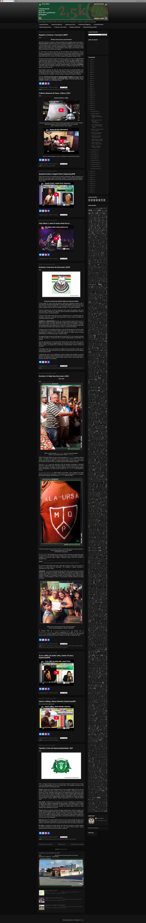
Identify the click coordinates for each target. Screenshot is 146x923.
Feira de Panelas (103, 446)
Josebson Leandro (92, 528)
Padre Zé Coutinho (92, 627)
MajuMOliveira (91, 558)
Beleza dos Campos (99, 307)
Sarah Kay (104, 732)
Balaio (104, 296)
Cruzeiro (103, 386)
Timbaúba (92, 777)
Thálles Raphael (100, 775)
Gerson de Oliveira (103, 462)
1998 (95, 232)
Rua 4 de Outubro (92, 702)
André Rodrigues (94, 263)
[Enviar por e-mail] (61, 87)
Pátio (94, 634)
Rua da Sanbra (93, 707)
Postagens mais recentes (46, 844)
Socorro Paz (90, 763)
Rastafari (90, 682)
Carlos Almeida (100, 338)
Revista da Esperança (99, 691)
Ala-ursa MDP (62, 475)
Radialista (95, 678)
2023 (91, 185)
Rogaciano (96, 697)
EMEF (89, 419)
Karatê (96, 538)
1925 (105, 215)
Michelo (95, 589)
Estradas (99, 433)
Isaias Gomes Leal (98, 489)
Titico (93, 779)
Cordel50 (100, 379)
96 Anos (100, 241)
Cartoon (104, 343)
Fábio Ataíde (102, 441)
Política (103, 656)
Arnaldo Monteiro (92, 282)
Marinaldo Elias (103, 573)
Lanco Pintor (101, 542)
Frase (95, 457)
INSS (103, 484)
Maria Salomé (104, 572)
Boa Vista (95, 315)
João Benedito (101, 499)
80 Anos (105, 236)
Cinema (59, 89)
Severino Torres (93, 755)
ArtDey (104, 286)
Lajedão (94, 542)
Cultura (50, 165)
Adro (104, 249)
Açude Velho (99, 246)
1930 (93, 216)
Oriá (98, 622)
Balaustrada (91, 297)
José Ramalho (91, 524)
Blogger (81, 920)
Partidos (95, 632)
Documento (97, 404)
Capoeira (103, 337)
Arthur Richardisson (92, 288)
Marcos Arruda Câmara (102, 568)
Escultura (105, 425)
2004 (91, 86)
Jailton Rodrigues (92, 494)
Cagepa (91, 325)
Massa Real (103, 576)
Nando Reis (103, 605)
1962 (97, 221)
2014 (91, 107)
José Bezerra (95, 516)
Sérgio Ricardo (91, 742)
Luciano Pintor (102, 552)
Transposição (97, 781)
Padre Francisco (99, 625)
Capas (90, 335)
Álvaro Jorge (98, 258)
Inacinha (89, 481)
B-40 (97, 296)
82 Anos (98, 237)
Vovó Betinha (102, 804)
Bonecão (91, 320)
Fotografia (92, 454)
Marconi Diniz (71, 645)
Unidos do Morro (91, 790)
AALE (91, 243)
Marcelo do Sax (100, 566)
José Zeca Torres (101, 527)
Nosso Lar (105, 612)
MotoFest (103, 598)
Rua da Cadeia (98, 703)
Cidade (100, 361)
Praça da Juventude (95, 662)
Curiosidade (103, 387)
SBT (97, 734)
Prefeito (104, 667)
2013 (91, 105)
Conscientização (102, 376)
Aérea (89, 250)
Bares (102, 303)
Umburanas (96, 789)
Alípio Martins (103, 257)
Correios (100, 381)
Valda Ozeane (99, 792)
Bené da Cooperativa (101, 308)
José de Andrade (92, 519)
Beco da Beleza (98, 304)
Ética (91, 435)
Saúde (92, 734)
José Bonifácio (103, 516)
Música (97, 602)
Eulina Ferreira (96, 436)
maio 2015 (94, 154)
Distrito (102, 401)
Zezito (104, 809)
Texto (93, 775)
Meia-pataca (98, 583)
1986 (97, 228)
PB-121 (90, 638)
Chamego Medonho (92, 353)
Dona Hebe (101, 407)
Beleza (89, 307)
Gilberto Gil (103, 463)
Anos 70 (105, 266)
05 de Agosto (91, 208)
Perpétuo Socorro (91, 649)
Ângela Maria (102, 263)
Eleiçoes (90, 413)
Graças (100, 466)
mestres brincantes (71, 468)
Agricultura (90, 253)
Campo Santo (92, 333)
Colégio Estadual (92, 371)
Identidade (100, 477)
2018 (91, 175)
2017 (91, 173)
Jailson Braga (103, 493)
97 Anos (105, 241)
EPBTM (97, 423)
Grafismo (97, 467)
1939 (100, 216)
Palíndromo (98, 630)
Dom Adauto (95, 406)
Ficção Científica (93, 449)
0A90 (100, 213)
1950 (93, 219)
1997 (91, 80)
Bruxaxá (103, 322)
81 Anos (93, 237)
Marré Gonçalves (60, 453)
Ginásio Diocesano (92, 464)
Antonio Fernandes (92, 275)
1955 (93, 220)
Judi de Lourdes (96, 532)
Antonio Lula (99, 276)
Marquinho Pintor (49, 472)
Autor (93, 296)
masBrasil (90, 576)
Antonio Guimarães (101, 275)
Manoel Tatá (90, 564)
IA (103, 476)
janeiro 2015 (94, 111)
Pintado (105, 651)
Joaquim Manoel (96, 508)
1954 (89, 220)
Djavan (97, 402)
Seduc (91, 740)
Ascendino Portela (92, 291)
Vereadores (73, 839)
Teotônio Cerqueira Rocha (99, 772)
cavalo (92, 349)
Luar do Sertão (91, 552)
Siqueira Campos (94, 761)
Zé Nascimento (103, 808)
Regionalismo (90, 686)
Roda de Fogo (96, 696)
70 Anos (94, 236)
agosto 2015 (94, 160)
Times (98, 777)
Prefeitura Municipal (75, 27)
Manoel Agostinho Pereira (93, 559)
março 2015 (94, 149)
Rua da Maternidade (98, 705)
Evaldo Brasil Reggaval (85, 24)
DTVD (89, 410)
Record (94, 684)
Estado (94, 433)
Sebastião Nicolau (92, 737)
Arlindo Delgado (101, 281)
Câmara (94, 326)
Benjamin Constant (99, 309)
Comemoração (92, 373)
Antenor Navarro (94, 267)
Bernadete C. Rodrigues (102, 311)
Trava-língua (104, 781)
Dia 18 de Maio (93, 395)
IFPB (89, 479)
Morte (95, 598)
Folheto (98, 451)
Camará (89, 326)
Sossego (104, 766)
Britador (96, 322)
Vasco (100, 794)
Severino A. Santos (101, 748)
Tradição (90, 781)
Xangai (89, 805)
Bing (97, 313)
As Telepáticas (103, 290)
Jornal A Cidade (96, 514)
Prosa (95, 671)
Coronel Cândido (93, 381)
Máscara (97, 576)
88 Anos (104, 238)
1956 (97, 220)
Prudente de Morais (94, 672)
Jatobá (99, 494)
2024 (91, 187)
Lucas (96, 552)
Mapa (94, 566)
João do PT (104, 502)
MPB (103, 599)
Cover (101, 382)
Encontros (95, 420)
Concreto (98, 375)
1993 (91, 230)
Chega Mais (103, 354)
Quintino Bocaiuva (92, 677)
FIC (106, 448)
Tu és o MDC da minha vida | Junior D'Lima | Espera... (96, 126)
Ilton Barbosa (90, 480)
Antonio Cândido (104, 270)
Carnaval (55, 89)
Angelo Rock (92, 264)
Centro (105, 350)
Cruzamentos (97, 386)
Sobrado (90, 762)
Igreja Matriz (102, 479)
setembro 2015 (95, 162)
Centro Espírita (95, 352)
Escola (89, 425)
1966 (93, 222)
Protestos (105, 671)
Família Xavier (92, 445)
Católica (100, 347)
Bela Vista (102, 306)
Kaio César (90, 538)
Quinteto (103, 676)
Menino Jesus (91, 585)
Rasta (104, 681)
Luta (105, 555)
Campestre (104, 329)
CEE (96, 349)
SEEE (96, 740)
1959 (89, 221)
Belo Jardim (91, 308)
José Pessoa (102, 523)
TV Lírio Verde (98, 785)
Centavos (90, 350)
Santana (103, 724)
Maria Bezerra (96, 571)
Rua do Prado (100, 712)
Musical (104, 602)
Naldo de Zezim (98, 603)
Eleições (96, 413)
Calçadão (102, 325)
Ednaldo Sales (93, 411)
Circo (91, 363)
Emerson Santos (97, 419)
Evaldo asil (90, 437)
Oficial (63, 89)
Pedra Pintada (103, 639)
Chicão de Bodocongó (93, 356)
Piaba (101, 651)
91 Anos (95, 240)
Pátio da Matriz (99, 634)
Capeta (97, 337)
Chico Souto (99, 357)
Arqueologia (103, 282)
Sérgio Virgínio (99, 742)
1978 (104, 225)
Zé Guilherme (95, 808)
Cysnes (93, 389)
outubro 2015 (94, 164)
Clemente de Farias (93, 366)
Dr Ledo (103, 408)
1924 (101, 215)
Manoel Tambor (103, 563)
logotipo (97, 549)
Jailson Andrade (94, 493)
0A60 (100, 212)
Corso (97, 382)
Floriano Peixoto (99, 450)
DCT (101, 390)
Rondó (101, 697)
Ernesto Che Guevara (100, 424)
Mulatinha (92, 601)
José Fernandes (94, 520)
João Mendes (99, 505)
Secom (98, 738)
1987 (102, 228)
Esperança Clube (92, 428)
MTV (106, 599)
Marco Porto (103, 567)
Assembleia (102, 291)
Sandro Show (91, 724)
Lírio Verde (104, 546)
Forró (104, 451)
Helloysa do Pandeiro (92, 471)
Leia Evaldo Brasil (98, 24)
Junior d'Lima (102, 534)
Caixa (97, 325)
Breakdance (103, 321)
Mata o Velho (46, 647)
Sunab (100, 767)
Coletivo (102, 371)
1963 (101, 221)
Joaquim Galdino (93, 507)
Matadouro (90, 579)
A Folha (101, 242)
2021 (91, 181)
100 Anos (95, 215)
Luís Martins (101, 553)
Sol (100, 763)
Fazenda (97, 446)
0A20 (95, 210)
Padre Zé (104, 626)
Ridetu (100, 693)
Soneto (90, 766)
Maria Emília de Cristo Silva (95, 572)
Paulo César (92, 636)
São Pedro (104, 729)
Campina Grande (93, 330)
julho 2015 (94, 158)
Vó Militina (103, 803)
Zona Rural (100, 811)
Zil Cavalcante (42, 472)
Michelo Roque (102, 589)
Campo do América (92, 331)
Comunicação (90, 375)
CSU (89, 387)
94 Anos (91, 241)
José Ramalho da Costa (101, 524)
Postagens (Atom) (63, 849)
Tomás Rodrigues (93, 780)
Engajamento (103, 420)
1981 (91, 70)
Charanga (90, 354)
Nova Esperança (100, 614)
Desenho (90, 394)
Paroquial (90, 632)
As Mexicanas (95, 290)
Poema (97, 655)
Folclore (90, 451)
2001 (91, 82)
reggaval (104, 685)
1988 (106, 228)
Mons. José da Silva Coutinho (95, 593)
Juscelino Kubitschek (92, 536)
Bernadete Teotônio (93, 312)
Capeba (98, 335)
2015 (43, 89)
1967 (97, 222)
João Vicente (104, 506)
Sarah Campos (97, 732)
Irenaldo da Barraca (92, 488)
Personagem (100, 649)
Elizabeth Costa (100, 416)
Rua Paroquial (91, 718)
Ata (97, 293)
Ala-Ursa (44, 368)
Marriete (66, 368)
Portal (94, 658)
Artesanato (103, 287)
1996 (91, 78)
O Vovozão (96, 616)
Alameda (95, 254)
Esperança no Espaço (95, 429)
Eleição (104, 412)
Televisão (103, 771)
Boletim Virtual (91, 316)
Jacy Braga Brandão (98, 492)
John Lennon (103, 512)
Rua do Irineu (91, 712)
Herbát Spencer (102, 471)
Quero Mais (52, 647)
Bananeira (99, 299)
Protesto (100, 671)
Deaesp (105, 390)
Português (100, 658)
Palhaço (92, 630)
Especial (92, 427)
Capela (103, 335)
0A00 (97, 208)
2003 (91, 84)
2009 (91, 97)
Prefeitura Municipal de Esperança (46, 632)
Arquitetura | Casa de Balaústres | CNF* (49, 853)
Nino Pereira (97, 610)
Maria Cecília (104, 571)
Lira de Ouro (97, 546)
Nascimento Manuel (98, 607)
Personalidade (92, 651)
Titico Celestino (99, 779)
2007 (91, 93)
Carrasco (90, 343)
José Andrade (99, 515)
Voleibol (96, 804)
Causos (105, 347)
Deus (97, 394)
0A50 (95, 212)
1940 (104, 216)
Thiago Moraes (95, 776)
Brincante (90, 322)
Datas (95, 390)
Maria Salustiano (93, 573)
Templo (89, 772)
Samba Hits (96, 722)
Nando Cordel (97, 605)
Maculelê (102, 557)
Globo (98, 464)
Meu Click (100, 588)
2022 (91, 183)
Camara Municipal (102, 326)
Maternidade (98, 579)
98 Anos (91, 242)
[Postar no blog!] (62, 87)
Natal (104, 607)
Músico (90, 603)
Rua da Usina (100, 707)
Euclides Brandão (97, 435)
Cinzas (105, 362)
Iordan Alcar (101, 486)
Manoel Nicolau (93, 562)
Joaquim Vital (90, 512)
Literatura (94, 547)
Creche (105, 382)
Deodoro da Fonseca (100, 393)
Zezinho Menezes (98, 809)
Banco (104, 299)
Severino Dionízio (97, 750)
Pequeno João (91, 648)
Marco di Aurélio (96, 567)
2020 (91, 179)
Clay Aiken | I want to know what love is (54, 223)
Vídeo (94, 798)
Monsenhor (90, 595)
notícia (91, 614)
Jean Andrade (93, 496)
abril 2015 (93, 152)
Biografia (103, 313)
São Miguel (96, 729)
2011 (91, 101)
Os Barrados (97, 623)
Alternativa (90, 258)
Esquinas (98, 432)
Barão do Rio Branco (93, 303)
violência (94, 800)
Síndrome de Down (98, 759)
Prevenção (103, 668)
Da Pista (104, 389)
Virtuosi (96, 802)
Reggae (56, 740)
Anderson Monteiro (92, 262)
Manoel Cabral (103, 559)
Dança (89, 390)
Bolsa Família (100, 316)
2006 (91, 90)
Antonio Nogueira (96, 277)
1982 (101, 226)
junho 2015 (94, 156)
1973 (100, 224)
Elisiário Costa (103, 413)
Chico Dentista (91, 357)
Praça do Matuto (91, 664)
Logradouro (104, 549)
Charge (96, 354)
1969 (105, 222)
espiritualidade (102, 431)
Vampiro (95, 794)
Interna (101, 485)
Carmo (94, 341)
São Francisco (103, 727)
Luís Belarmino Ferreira (92, 553)
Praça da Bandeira (92, 660)
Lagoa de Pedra (98, 541)
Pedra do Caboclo (95, 639)
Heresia (89, 472)
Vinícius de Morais (102, 799)
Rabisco (101, 677)
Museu (91, 602)
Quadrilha (96, 673)
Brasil (98, 321)
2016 (91, 171)
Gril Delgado (103, 468)
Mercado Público (101, 585)
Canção (98, 333)
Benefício (90, 309)
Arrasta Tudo (97, 286)
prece (99, 667)
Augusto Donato (96, 295)
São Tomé (102, 730)
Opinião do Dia (67, 839)
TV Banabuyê (90, 784)
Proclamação (90, 669)
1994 (91, 74)
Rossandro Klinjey (97, 698)
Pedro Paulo (96, 644)
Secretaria (105, 738)
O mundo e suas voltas (60, 27)
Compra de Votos (100, 374)
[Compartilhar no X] (63, 87)
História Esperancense (45, 27)
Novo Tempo (91, 615)
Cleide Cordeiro (102, 365)
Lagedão (90, 541)
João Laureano (103, 503)
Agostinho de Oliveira (97, 251)
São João (93, 728)
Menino (104, 584)
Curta (89, 389)
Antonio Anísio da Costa (97, 268)
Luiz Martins (96, 554)
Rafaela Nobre (97, 680)
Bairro (100, 296)
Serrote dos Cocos (95, 744)
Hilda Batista (99, 472)
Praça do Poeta (100, 664)
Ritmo (104, 693)
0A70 (105, 212)
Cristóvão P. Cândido (92, 385)
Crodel (99, 385)
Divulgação (91, 402)
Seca (94, 738)
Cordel (95, 378)
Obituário (90, 618)
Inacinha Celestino (98, 481)
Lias (97, 545)
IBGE (106, 476)
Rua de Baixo (99, 709)
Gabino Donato (100, 459)
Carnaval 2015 (50, 645)
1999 (99, 232)
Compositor (90, 374)
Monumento (96, 597)
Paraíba (97, 631)
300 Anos (97, 234)
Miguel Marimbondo (92, 590)
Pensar (97, 647)
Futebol (90, 459)
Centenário (97, 350)
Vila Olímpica (104, 797)
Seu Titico (98, 746)
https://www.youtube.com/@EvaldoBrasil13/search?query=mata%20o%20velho (61, 562)
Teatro (97, 771)
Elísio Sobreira (91, 415)
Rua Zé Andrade (91, 719)
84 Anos (102, 237)
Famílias (99, 445)
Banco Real (99, 300)
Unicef (103, 789)
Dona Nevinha (96, 408)
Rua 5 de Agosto (101, 702)
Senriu (104, 741)
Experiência (90, 441)
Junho (96, 534)
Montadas (98, 595)
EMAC (99, 417)
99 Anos (96, 242)
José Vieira (104, 525)
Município (105, 601)
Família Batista (96, 444)
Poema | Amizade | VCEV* (51, 890)
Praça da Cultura (42, 633)
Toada (106, 779)
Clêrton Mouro (102, 366)
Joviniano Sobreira (92, 530)
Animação (102, 264)
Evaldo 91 (103, 436)
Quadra (90, 673)
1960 (93, 221)
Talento (91, 768)
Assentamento (91, 292)
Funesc (104, 458)
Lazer (97, 543)
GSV (89, 470)
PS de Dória (103, 672)
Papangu (90, 631)
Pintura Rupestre (101, 652)
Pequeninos (103, 647)
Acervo (89, 245)
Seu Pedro (92, 746)
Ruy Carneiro (98, 720)
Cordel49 (90, 379)
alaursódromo (79, 632)
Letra (93, 545)
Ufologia (91, 788)
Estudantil (105, 433)
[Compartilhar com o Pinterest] (66, 87)
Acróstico (90, 246)
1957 (101, 220)
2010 (91, 99)
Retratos (103, 689)
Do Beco (102, 402)
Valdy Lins (96, 793)
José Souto (98, 525)
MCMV (89, 581)
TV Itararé (92, 785)
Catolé (94, 347)
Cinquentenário (99, 362)
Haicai (103, 470)
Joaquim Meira (104, 508)
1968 (101, 222)
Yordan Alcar (91, 807)
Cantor (95, 334)
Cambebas (100, 327)
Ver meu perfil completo (101, 820)
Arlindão (95, 281)
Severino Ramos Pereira (101, 754)
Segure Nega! (104, 740)
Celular (100, 349)
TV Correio (105, 784)
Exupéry (96, 441)
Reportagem (92, 689)
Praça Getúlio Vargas (100, 665)
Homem (97, 474)
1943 (93, 217)
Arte (89, 287)
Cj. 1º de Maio (102, 363)
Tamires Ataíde (104, 768)
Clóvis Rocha (103, 367)
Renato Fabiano (99, 688)
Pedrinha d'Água (91, 640)
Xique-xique (102, 805)
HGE (94, 472)
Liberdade (101, 545)
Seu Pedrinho (104, 745)
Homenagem (98, 475)
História (92, 474)
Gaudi (97, 460)
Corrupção (92, 382)
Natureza (96, 609)
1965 (89, 222)
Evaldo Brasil (71, 454)
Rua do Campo (91, 711)
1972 (97, 224)
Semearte (92, 741)
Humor (98, 476)
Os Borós (104, 623)
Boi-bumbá (103, 315)
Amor (98, 259)
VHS (89, 797)
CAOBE (102, 334)
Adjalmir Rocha (91, 249)
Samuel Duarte (91, 723)
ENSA (89, 421)
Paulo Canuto (104, 635)
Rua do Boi (102, 710)
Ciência (105, 361)
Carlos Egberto (91, 339)
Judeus (89, 532)
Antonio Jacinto (91, 276)
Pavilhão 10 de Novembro (101, 636)
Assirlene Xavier (101, 292)
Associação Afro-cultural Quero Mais (61, 630)
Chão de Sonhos (101, 353)
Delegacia (105, 391)
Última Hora (57, 647)
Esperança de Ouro (70, 24)
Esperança (53, 368)
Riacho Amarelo (103, 692)
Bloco (89, 315)
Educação (101, 411)
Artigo (98, 288)
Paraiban (103, 631)
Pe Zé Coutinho (100, 638)
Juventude (90, 537)
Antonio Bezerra (96, 270)
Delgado (91, 393)
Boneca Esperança (102, 318)
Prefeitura (90, 668)
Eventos (105, 439)
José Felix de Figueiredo (102, 519)
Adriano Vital (98, 249)
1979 (89, 226)
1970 (91, 59)
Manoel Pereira (102, 562)
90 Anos (90, 240)
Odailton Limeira (98, 619)
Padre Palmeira (97, 626)
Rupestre (99, 719)
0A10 (43, 165)
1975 (91, 66)
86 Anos (93, 238)
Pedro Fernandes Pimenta (98, 641)
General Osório (93, 462)
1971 (91, 61)
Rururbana (91, 720)
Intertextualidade (92, 486)
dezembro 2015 (95, 168)
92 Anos (100, 240)
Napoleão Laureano (93, 606)
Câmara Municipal (49, 839)
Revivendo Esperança (93, 692)
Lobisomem (90, 549)
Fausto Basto (90, 446)
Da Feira (98, 389)
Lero (89, 545)
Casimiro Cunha (97, 346)
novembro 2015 (95, 166)
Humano (93, 476)
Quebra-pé (97, 675)
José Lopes (94, 521)
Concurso (56, 645)
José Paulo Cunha (93, 523)
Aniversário (90, 266)
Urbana (99, 790)
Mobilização (92, 592)
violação (89, 800)
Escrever (95, 425)
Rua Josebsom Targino (94, 716)
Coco (102, 369)
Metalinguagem (91, 588)
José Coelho (102, 518)
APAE (106, 277)
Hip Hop (105, 472)
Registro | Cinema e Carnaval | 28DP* (53, 35)
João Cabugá (98, 501)
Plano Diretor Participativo (100, 654)
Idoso (105, 477)
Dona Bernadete (94, 407)
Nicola (91, 610)
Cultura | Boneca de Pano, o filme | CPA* (55, 93)
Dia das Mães (99, 397)
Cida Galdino (93, 361)
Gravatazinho (91, 468)
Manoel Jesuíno (103, 561)
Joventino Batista (102, 529)
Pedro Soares (99, 645)
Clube (89, 369)
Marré (63, 368)
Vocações (90, 804)
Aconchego (102, 245)
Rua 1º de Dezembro (101, 701)
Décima (99, 391)
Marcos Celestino (93, 570)
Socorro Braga (103, 762)
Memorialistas (91, 584)
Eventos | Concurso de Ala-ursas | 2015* (54, 267)
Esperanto (104, 429)
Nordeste (105, 611)
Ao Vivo (102, 277)
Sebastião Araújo (101, 736)
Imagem (96, 480)
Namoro (91, 605)
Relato (104, 686)
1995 (91, 76)
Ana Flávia (93, 261)
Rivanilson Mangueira (92, 694)
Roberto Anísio (100, 694)
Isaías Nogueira (98, 490)
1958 (105, 220)
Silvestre (90, 757)
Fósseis (105, 453)
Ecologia (94, 410)
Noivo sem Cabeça (98, 611)
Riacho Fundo (93, 693)
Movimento (96, 599)
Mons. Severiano (100, 594)
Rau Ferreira (97, 682)
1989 (92, 229)
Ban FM (98, 297)
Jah (106, 492)
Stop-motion (90, 767)
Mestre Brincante (73, 368)
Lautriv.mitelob (91, 543)
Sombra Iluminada (100, 764)
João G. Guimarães (94, 503)
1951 (97, 219)
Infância (90, 484)
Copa (89, 378)
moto (99, 598)
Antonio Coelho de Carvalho (95, 271)
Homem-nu (90, 475)
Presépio (97, 668)
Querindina (104, 675)
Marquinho (59, 368)
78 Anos (99, 236)
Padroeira (100, 627)
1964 (104, 221)
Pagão (105, 627)
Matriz (96, 580)
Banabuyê (92, 299)
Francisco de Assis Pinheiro (93, 455)
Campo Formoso (103, 331)
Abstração (103, 243)
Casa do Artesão (96, 345)
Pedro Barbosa (99, 640)
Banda (105, 300)
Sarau (89, 733)
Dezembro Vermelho (103, 394)
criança (91, 383)
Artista (102, 288)
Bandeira (94, 302)
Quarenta (102, 673)
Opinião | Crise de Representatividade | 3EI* (56, 748)
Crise (95, 383)
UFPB (96, 788)
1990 (96, 229)
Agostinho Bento (97, 250)
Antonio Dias (93, 273)
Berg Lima (94, 311)
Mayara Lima (103, 580)
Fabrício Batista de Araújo (93, 442)
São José (101, 728)
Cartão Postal (97, 343)
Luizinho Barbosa (95, 555)
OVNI (89, 625)
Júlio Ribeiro (98, 533)
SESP (102, 744)
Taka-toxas (105, 767)
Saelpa (104, 720)
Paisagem (92, 628)
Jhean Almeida (51, 740)
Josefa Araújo (102, 528)
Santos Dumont (92, 727)
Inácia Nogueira (103, 480)
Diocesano (97, 399)
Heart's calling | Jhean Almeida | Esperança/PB (57, 701)
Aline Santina (96, 257)
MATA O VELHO (42, 554)
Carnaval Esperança (101, 342)
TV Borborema (98, 784)
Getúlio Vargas (93, 463)
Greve (97, 468)
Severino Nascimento (102, 751)
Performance (101, 648)
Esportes (90, 432)
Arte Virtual (95, 287)
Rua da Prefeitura (103, 706)
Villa (91, 799)
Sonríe (96, 766)
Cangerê (104, 333)
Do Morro (60, 645)
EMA (94, 417)
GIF (99, 463)
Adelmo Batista (101, 247)
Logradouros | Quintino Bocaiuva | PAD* (54, 897)
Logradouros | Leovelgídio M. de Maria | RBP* (55, 905)
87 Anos (98, 238)
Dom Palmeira (103, 406)
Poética (97, 656)
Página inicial (61, 844)
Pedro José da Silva (99, 643)
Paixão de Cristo (102, 628)
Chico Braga (103, 356)
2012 (91, 103)
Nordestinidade (98, 612)
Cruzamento (90, 386)
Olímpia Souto (95, 621)
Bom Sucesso (97, 317)
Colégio (103, 370)
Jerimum (102, 497)
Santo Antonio (100, 725)
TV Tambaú (92, 786)
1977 (100, 225)
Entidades (95, 421)
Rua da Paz (96, 706)
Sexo (99, 755)
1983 (104, 226)
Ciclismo (105, 359)
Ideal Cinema (93, 477)
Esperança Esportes (57, 24)
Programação (103, 669)
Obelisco (103, 616)
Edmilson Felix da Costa (102, 410)
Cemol (104, 349)
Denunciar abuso (93, 828)
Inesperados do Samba (100, 483)
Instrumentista (91, 485)
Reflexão (92, 685)
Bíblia (100, 312)
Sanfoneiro (98, 724)
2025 (91, 190)
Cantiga (89, 334)
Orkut (103, 622)
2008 (91, 95)
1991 (100, 229)
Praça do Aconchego (100, 663)
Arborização (96, 280)
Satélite (105, 733)
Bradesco (94, 321)
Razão (106, 682)
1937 (97, 216)
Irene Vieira (100, 488)
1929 (89, 216)
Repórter (98, 689)
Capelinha (90, 337)
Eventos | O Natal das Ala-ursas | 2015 (54, 376)
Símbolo (90, 759)
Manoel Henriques (94, 561)
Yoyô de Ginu (101, 807)
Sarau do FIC (96, 733)
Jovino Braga (102, 530)
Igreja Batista (94, 479)
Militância (99, 590)
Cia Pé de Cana (102, 358)
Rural (103, 719)
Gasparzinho (91, 460)
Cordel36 (103, 378)
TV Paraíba (105, 785)
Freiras (94, 458)
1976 (91, 68)
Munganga (100, 601)
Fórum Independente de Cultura (95, 453)
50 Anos (102, 234)
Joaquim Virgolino (99, 511)
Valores (89, 794)
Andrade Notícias (43, 24)
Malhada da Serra (101, 558)
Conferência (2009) (92, 376)
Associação (91, 293)
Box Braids (102, 320)
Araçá (104, 279)
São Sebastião (93, 730)
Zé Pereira (90, 809)
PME (54, 165)
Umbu (89, 789)
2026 (91, 192)
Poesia (105, 655)
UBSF (101, 786)
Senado (99, 741)
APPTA (98, 279)
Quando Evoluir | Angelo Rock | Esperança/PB (57, 174)
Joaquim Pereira (94, 510)
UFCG (106, 786)
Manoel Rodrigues (92, 563)
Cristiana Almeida (102, 383)
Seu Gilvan (98, 745)
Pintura (92, 652)
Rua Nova (102, 716)
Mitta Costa (105, 590)
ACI (95, 245)
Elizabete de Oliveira (102, 415)
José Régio (92, 525)
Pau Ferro (97, 635)
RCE (90, 684)
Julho (101, 532)
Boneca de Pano (48, 89)
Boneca (104, 317)
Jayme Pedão (104, 494)
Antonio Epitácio (102, 273)
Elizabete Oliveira (91, 416)
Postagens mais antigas (77, 844)
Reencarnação (104, 684)
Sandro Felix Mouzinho (100, 723)
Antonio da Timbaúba (102, 272)
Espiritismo (91, 431)
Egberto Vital (91, 412)
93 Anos (105, 240)
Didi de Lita (97, 398)
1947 (104, 217)
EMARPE (103, 417)
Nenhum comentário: (53, 87)
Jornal (89, 514)
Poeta (92, 656)
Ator (89, 295)
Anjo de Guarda (99, 266)
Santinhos (90, 725)
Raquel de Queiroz (97, 681)
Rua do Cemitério (101, 711)
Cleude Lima (91, 367)
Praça (89, 659)
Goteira (96, 466)
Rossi (104, 698)
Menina (98, 584)
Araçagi (90, 280)
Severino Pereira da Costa (95, 753)
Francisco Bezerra (101, 454)
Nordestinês (92, 612)
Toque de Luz (101, 780)
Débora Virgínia (93, 391)
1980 (93, 226)
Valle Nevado (103, 793)
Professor (97, 669)
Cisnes (95, 363)
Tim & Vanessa (104, 776)
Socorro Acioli (96, 762)
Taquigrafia (103, 770)
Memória (104, 583)
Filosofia (101, 449)
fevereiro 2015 (95, 113)
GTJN (97, 470)
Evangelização (96, 439)
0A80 (92, 213)
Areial (101, 280)
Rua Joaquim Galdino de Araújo (101, 715)
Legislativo (61, 839)
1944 (97, 217)
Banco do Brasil (91, 300)
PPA (105, 658)
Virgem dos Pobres (102, 800)
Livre (103, 547)
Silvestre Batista (98, 757)
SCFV (101, 734)
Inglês (97, 484)
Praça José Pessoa (92, 667)
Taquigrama (90, 771)
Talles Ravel (97, 768)
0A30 (103, 210)
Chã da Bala (102, 352)
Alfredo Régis (98, 255)
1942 (89, 217)
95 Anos (95, 241)
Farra (105, 445)
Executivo (93, 440)
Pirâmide (90, 654)
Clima (97, 367)
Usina (94, 792)
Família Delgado (104, 444)
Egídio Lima (99, 412)
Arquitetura (92, 284)
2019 (91, 177)
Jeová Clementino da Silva (93, 497)
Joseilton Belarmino (92, 529)
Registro (67, 89)
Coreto (105, 379)
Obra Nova (98, 618)
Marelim (100, 570)
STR (96, 767)
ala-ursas (71, 457)
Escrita (100, 425)
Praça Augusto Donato (100, 659)
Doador (101, 403)
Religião (90, 688)
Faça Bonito (102, 442)
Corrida (105, 381)
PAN (104, 630)
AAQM (96, 243)
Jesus (89, 498)
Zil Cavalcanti (80, 368)
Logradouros (94, 550)
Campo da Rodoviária (102, 330)
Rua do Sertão (100, 700)
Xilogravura (95, 805)
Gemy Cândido (103, 460)
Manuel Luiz (96, 564)
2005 (91, 88)
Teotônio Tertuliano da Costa (94, 773)
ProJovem (90, 671)
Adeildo (94, 247)
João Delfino (97, 502)
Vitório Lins (97, 803)
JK (102, 498)
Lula (101, 555)
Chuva (94, 358)
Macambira (91, 557)
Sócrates (96, 763)
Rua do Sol (100, 714)
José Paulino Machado (103, 521)
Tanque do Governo (94, 770)
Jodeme (97, 512)
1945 (101, 217)
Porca (89, 658)
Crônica (104, 385)
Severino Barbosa (91, 749)
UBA (97, 786)
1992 (106, 229)
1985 (91, 72)
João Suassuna (98, 506)
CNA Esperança (95, 369)
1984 (89, 228)
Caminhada (97, 329)
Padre (93, 625)
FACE (89, 444)
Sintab (105, 759)
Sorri (100, 766)
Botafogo (96, 320)
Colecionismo (96, 370)
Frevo (99, 458)
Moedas (103, 592)
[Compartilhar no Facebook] (65, 87)
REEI (98, 684)
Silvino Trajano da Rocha (100, 758)
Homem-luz (103, 474)
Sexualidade (103, 755)
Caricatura (90, 338)
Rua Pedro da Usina (102, 718)
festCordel (92, 448)
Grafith (104, 467)
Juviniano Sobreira (101, 537)
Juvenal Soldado (102, 536)
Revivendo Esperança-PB (89, 27)
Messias (89, 586)
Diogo (102, 399)
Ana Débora (104, 259)
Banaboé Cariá (104, 297)
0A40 (89, 212)
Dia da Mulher (101, 395)
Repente (105, 688)
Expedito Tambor (101, 440)
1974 (91, 63)
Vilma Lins (95, 799)
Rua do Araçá (95, 710)
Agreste (104, 251)
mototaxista (90, 599)
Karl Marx (101, 538)
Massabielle (91, 577)
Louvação (104, 550)
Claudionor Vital (92, 365)
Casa (89, 345)
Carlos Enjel (100, 339)
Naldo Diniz (105, 603)
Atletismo (103, 293)
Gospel (90, 466)
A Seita (105, 242)
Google (103, 464)
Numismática (101, 615)
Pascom (100, 632)
